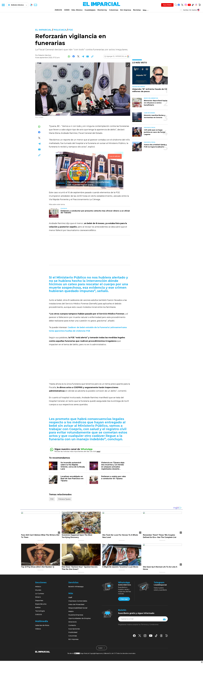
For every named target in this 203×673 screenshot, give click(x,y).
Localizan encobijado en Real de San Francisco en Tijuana (72, 478)
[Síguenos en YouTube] (189, 4)
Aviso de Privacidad (76, 604)
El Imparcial (43, 30)
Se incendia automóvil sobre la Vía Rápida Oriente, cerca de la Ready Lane (73, 466)
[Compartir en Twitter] (78, 56)
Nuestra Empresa (75, 615)
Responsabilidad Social (77, 608)
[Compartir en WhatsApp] (69, 56)
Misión (71, 611)
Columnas (113, 10)
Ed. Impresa (125, 10)
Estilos (37, 607)
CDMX (66, 10)
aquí (98, 451)
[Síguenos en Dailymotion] (199, 4)
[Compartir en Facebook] (73, 56)
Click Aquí (124, 599)
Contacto (72, 625)
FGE (70, 30)
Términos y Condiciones (149, 624)
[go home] (42, 651)
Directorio (72, 622)
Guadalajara (90, 10)
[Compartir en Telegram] (82, 56)
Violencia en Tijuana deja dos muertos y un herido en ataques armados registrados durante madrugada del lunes (112, 467)
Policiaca (60, 30)
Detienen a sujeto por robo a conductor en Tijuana (113, 477)
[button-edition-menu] (181, 10)
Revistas (137, 10)
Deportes (39, 600)
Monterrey (102, 10)
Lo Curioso (39, 593)
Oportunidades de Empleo (79, 618)
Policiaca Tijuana (64, 499)
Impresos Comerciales (77, 601)
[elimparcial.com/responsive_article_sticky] (201, 662)
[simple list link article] (150, 76)
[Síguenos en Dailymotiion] (166, 635)
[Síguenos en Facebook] (178, 4)
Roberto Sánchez (44, 55)
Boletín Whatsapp (76, 587)
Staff (70, 597)
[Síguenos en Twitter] (182, 4)
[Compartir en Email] (87, 56)
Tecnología (40, 611)
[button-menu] (3, 5)
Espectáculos (40, 604)
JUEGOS (58, 10)
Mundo (38, 590)
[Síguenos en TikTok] (192, 4)
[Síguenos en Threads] (196, 4)
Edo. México (77, 10)
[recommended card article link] (53, 213)
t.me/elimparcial (160, 585)
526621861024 (124, 585)
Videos (38, 629)
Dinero (38, 597)
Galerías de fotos (42, 625)
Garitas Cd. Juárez (190, 10)
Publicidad (72, 632)
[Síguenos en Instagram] (185, 4)
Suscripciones (74, 629)
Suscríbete (167, 5)
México (38, 587)
